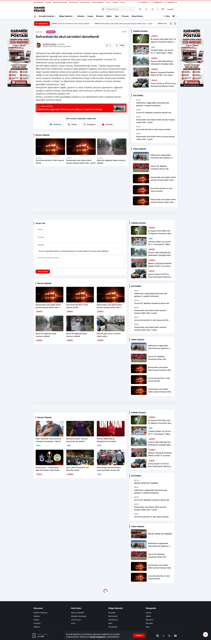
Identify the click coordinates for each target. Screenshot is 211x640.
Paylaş (122, 45)
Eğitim (109, 16)
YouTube (109, 124)
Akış (167, 16)
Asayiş (90, 16)
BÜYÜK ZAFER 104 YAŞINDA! (146, 483)
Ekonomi (100, 16)
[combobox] (174, 9)
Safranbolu (50, 32)
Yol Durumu (73, 2)
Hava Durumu (85, 2)
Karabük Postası (50, 44)
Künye (122, 2)
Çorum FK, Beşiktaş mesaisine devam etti (153, 113)
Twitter (74, 124)
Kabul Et (139, 635)
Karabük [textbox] (170, 9)
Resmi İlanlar (38, 2)
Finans (108, 2)
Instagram (91, 124)
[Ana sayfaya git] (35, 16)
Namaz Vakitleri (98, 2)
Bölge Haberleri (65, 16)
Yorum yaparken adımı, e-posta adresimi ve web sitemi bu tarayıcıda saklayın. (74, 251)
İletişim (115, 2)
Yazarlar (48, 2)
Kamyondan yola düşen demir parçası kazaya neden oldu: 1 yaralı (84, 23)
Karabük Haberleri (46, 16)
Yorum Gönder (43, 271)
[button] (146, 9)
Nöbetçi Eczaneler (60, 2)
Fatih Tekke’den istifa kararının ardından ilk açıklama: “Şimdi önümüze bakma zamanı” (155, 23)
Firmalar (125, 16)
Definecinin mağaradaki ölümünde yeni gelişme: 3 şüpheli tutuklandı (152, 104)
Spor (117, 16)
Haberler (39, 32)
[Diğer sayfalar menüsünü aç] (174, 16)
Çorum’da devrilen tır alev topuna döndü (153, 129)
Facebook (57, 124)
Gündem (80, 16)
